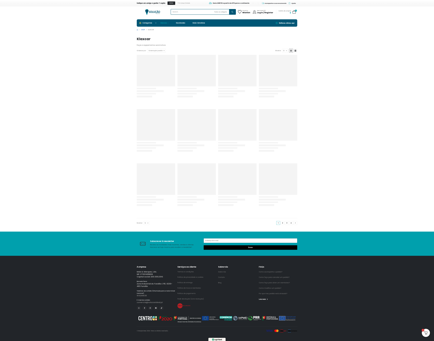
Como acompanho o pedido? (270, 272)
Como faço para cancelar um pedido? (274, 277)
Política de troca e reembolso (189, 288)
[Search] (232, 11)
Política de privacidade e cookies (190, 277)
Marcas (163, 23)
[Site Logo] (152, 12)
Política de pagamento (186, 293)
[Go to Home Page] (137, 29)
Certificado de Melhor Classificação (232, 315)
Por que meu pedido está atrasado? (273, 293)
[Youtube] (156, 308)
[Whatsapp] (139, 308)
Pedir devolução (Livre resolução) (190, 299)
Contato (221, 277)
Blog (219, 283)
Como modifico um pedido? (270, 288)
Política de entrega (184, 282)
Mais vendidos (199, 23)
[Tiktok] (161, 308)
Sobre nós (222, 272)
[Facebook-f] (144, 308)
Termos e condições (185, 272)
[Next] (295, 223)
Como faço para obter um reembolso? (274, 283)
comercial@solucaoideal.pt (150, 302)
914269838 (142, 295)
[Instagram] (150, 308)
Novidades (180, 23)
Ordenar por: (141, 51)
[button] (291, 51)
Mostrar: (278, 51)
